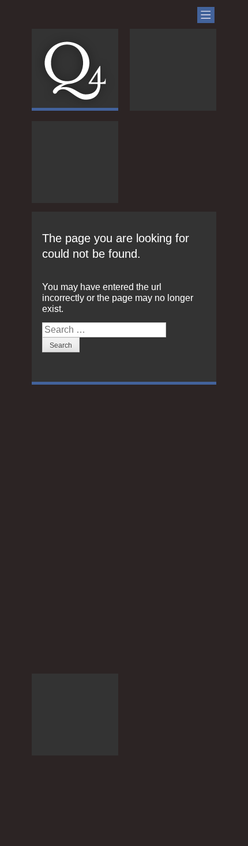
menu (206, 15)
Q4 (75, 71)
